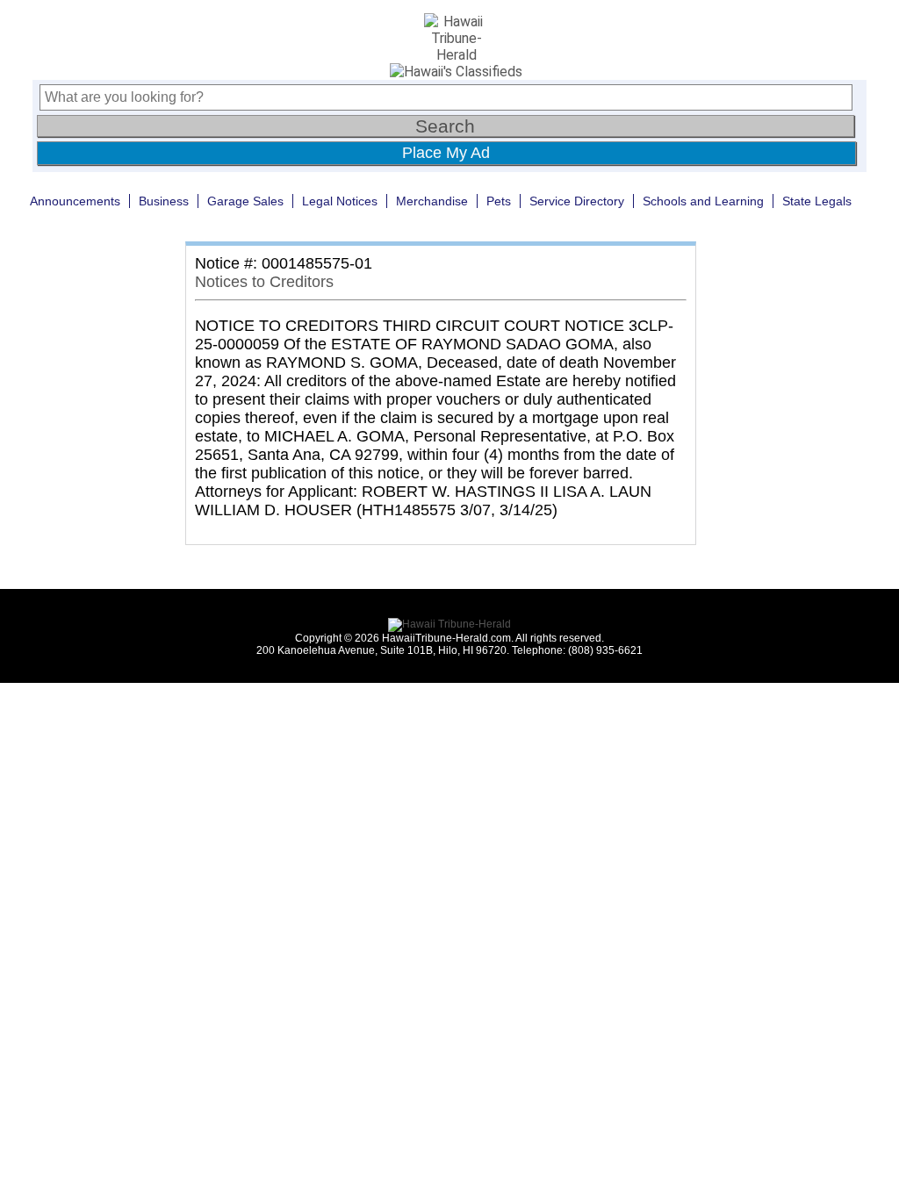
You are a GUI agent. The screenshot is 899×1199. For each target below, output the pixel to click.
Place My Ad (446, 153)
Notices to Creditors (264, 282)
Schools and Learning (703, 201)
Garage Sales (245, 201)
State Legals (817, 201)
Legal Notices (340, 201)
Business (164, 201)
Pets (498, 201)
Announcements (75, 201)
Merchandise (432, 201)
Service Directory (576, 201)
